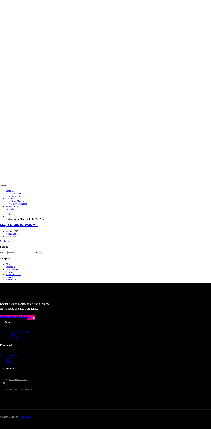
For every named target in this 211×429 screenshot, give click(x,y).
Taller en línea (12, 206)
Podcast (9, 277)
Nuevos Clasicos (19, 204)
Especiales (10, 267)
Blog (8, 264)
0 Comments (11, 236)
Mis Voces (16, 193)
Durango (10, 363)
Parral (8, 360)
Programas (10, 198)
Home (8, 214)
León (8, 358)
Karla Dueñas (25, 417)
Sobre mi (15, 196)
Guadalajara (11, 355)
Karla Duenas (12, 234)
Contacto (10, 209)
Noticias (9, 272)
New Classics (17, 201)
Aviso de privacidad (20, 332)
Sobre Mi (10, 191)
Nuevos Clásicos (13, 274)
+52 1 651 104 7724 (18, 379)
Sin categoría (12, 279)
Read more (5, 241)
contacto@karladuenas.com (21, 389)
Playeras (14, 340)
